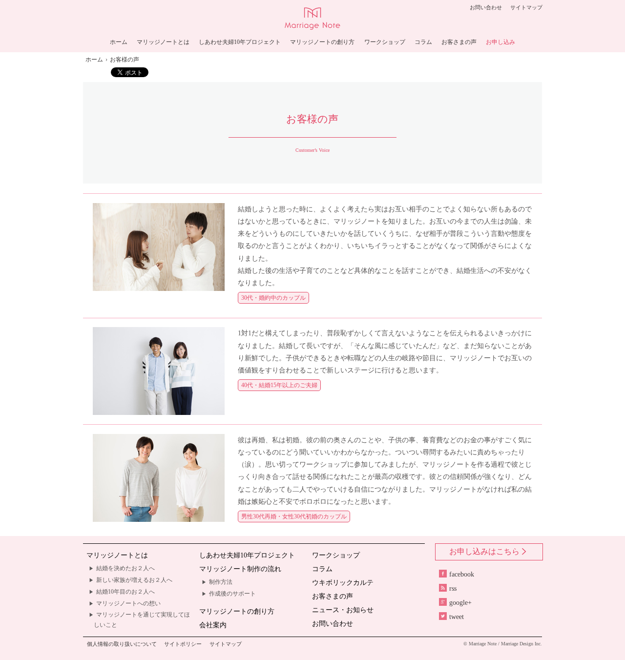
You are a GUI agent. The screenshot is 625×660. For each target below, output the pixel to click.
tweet (456, 616)
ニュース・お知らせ (343, 610)
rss (453, 588)
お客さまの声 (459, 42)
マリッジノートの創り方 (322, 42)
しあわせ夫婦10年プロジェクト (240, 42)
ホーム (118, 42)
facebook (461, 574)
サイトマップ (526, 7)
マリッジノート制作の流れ (240, 569)
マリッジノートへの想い (128, 603)
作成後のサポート (232, 593)
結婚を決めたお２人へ (125, 568)
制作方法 (220, 581)
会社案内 (213, 625)
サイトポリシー (183, 644)
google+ (460, 602)
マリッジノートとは (163, 42)
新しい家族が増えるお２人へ (134, 580)
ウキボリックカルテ (343, 582)
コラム (423, 42)
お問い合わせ (486, 7)
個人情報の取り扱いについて (122, 644)
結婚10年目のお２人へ (125, 591)
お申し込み (500, 42)
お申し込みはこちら (484, 551)
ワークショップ (384, 42)
